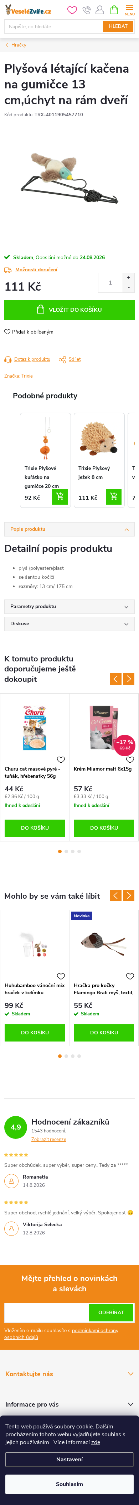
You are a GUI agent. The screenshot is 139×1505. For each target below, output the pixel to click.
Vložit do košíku (75, 310)
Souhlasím (69, 1484)
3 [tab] (72, 851)
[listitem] (45, 460)
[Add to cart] (60, 497)
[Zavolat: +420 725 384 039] (86, 10)
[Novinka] (104, 944)
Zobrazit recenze (48, 1139)
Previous (116, 679)
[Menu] (129, 9)
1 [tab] (60, 851)
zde (95, 1442)
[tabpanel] (35, 767)
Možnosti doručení (36, 269)
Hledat (118, 26)
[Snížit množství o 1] (128, 287)
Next (128, 679)
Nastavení (69, 1459)
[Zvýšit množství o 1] (128, 278)
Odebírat (111, 1312)
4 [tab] (79, 851)
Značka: (18, 376)
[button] (11, 460)
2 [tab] (66, 851)
